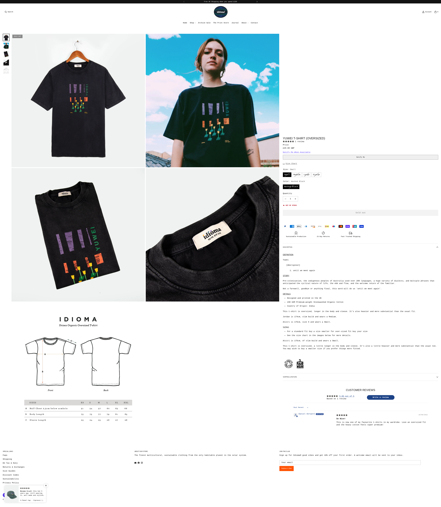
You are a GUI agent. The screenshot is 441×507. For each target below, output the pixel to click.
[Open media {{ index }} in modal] (78, 100)
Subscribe (286, 468)
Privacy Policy (11, 483)
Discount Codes (11, 475)
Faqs (5, 455)
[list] (145, 235)
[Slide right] (257, 1)
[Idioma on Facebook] (138, 462)
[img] (341, 415)
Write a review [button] (381, 397)
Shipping (7, 459)
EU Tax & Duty (10, 463)
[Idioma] (221, 12)
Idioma (12, 499)
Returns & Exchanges (14, 467)
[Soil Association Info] (288, 369)
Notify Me (360, 157)
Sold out (361, 213)
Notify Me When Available (296, 152)
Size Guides (9, 471)
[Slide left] (184, 1)
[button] (192, 22)
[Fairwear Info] (300, 369)
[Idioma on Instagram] (141, 462)
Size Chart (291, 164)
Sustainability (11, 479)
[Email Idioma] (135, 462)
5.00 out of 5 (346, 396)
